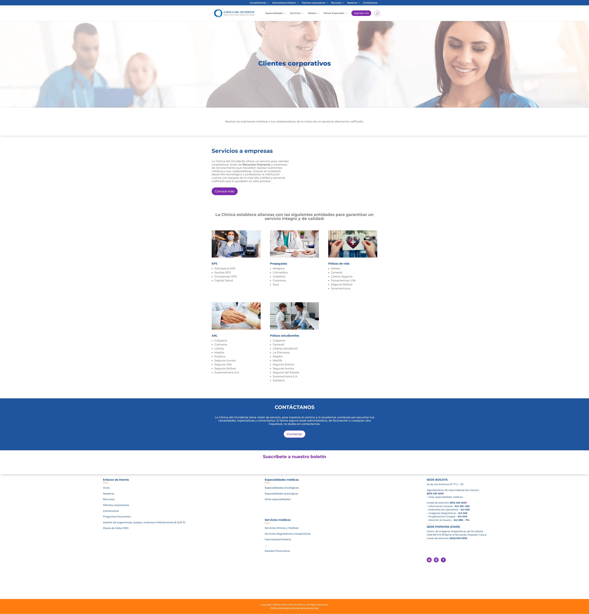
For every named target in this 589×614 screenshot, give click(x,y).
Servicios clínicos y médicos (281, 527)
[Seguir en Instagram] (436, 559)
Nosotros (352, 3)
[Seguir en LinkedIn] (429, 559)
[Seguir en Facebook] (443, 559)
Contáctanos (370, 3)
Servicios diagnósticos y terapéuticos (287, 533)
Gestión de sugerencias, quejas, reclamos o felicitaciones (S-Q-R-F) (144, 522)
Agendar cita (361, 13)
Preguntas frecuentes (117, 516)
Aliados (312, 13)
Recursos (336, 3)
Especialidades (274, 13)
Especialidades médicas (282, 479)
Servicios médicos (278, 520)
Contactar (294, 434)
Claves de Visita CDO (115, 528)
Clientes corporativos (313, 3)
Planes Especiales (333, 13)
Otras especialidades (278, 499)
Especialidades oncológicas (282, 487)
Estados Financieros (277, 550)
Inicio (106, 487)
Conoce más (224, 191)
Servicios (295, 13)
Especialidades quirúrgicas (281, 493)
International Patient (284, 3)
